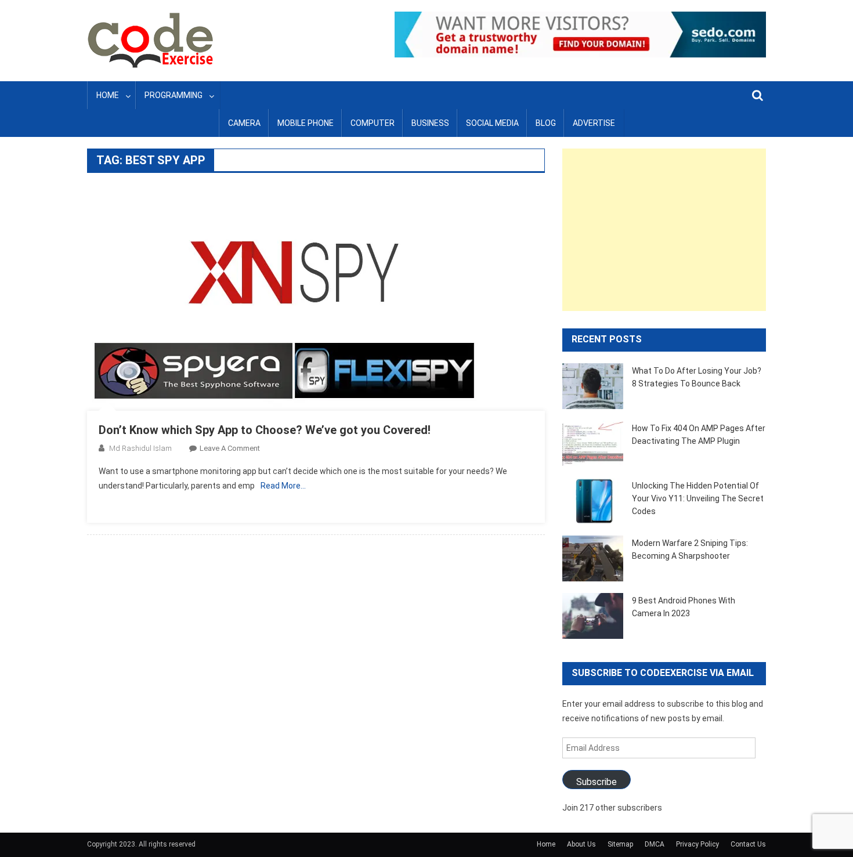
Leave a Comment (230, 448)
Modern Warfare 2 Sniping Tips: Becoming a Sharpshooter (690, 549)
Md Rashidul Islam (140, 448)
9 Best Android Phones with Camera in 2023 (683, 607)
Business (430, 123)
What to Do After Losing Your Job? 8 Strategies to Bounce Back (696, 377)
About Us (581, 844)
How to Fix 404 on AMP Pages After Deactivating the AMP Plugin (698, 435)
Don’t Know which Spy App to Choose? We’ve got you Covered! (265, 430)
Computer (372, 123)
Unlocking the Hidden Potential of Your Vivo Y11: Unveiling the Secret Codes (698, 498)
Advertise (594, 123)
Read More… (283, 485)
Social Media (492, 123)
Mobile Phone (305, 123)
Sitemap (620, 844)
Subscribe (596, 781)
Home (107, 95)
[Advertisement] (664, 230)
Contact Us (748, 844)
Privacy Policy (697, 844)
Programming (173, 95)
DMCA (654, 844)
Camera (244, 123)
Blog (546, 123)
